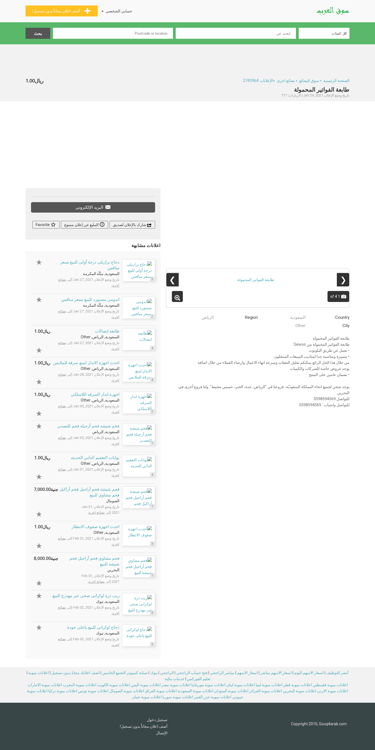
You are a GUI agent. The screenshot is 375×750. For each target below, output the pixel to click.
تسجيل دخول (157, 720)
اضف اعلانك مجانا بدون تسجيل (75, 673)
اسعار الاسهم (247, 673)
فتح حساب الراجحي (192, 673)
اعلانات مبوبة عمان (147, 697)
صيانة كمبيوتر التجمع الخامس (125, 673)
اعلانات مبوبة (38, 673)
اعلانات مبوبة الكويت (113, 685)
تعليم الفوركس (199, 679)
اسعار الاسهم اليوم (309, 673)
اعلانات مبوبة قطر (297, 685)
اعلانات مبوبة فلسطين (330, 685)
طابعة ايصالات (107, 331)
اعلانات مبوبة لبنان (240, 685)
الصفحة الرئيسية (336, 80)
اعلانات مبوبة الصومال (126, 691)
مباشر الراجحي (222, 673)
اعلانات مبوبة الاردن (332, 691)
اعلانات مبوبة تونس (93, 691)
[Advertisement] (187, 59)
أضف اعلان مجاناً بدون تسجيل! (143, 726)
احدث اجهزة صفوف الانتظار (95, 526)
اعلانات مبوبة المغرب (79, 685)
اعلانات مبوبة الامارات (44, 685)
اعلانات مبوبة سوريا (178, 697)
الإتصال (161, 733)
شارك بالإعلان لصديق (130, 224)
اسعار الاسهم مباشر (276, 673)
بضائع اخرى (286, 80)
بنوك (154, 673)
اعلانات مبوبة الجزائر (265, 691)
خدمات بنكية (174, 679)
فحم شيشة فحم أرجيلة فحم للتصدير (88, 426)
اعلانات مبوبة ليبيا (269, 685)
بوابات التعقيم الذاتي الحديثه (95, 457)
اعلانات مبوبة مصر (176, 685)
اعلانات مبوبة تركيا (62, 691)
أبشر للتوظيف (337, 673)
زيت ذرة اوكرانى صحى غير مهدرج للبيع (85, 595)
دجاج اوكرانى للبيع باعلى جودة (93, 627)
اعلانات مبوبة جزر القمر (212, 697)
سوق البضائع (309, 80)
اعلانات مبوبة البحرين (299, 691)
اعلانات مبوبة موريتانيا (208, 685)
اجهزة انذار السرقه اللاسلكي (95, 394)
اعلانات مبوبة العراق (161, 691)
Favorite (43, 224)
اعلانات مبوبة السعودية (195, 691)
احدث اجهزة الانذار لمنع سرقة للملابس (86, 362)
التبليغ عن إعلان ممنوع (81, 224)
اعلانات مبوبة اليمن (146, 685)
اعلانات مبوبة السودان (231, 691)
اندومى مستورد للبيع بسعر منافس (90, 299)
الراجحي (167, 673)
